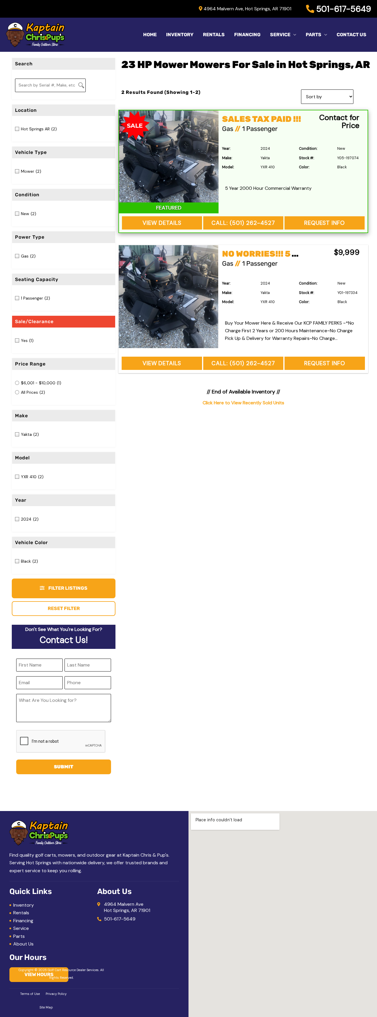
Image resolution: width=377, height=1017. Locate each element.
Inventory (180, 34)
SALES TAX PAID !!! (261, 119)
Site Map (46, 1007)
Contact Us (351, 34)
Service (280, 34)
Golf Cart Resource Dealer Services (73, 970)
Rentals (214, 34)
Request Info (324, 223)
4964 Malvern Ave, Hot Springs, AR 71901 (246, 9)
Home (150, 34)
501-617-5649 (342, 9)
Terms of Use (30, 994)
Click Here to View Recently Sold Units (243, 403)
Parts (313, 34)
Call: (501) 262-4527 (243, 223)
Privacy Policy (56, 994)
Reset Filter (64, 608)
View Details (162, 223)
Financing (247, 34)
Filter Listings (67, 588)
